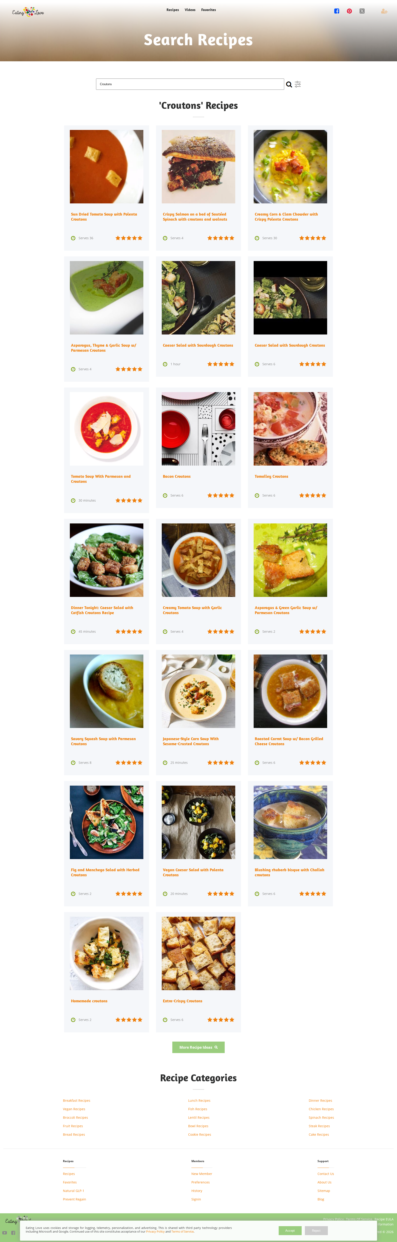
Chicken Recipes (321, 1109)
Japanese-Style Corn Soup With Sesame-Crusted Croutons (191, 741)
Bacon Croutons (177, 476)
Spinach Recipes (321, 1117)
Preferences (200, 1182)
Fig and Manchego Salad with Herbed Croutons (105, 872)
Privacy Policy (333, 1219)
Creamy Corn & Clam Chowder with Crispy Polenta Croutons (286, 216)
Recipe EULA (384, 1219)
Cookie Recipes (199, 1134)
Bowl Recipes (198, 1126)
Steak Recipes (319, 1126)
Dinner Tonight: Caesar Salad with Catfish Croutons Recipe (102, 610)
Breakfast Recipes (76, 1100)
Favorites (208, 10)
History (196, 1191)
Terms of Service (182, 1231)
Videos (190, 10)
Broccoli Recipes (75, 1117)
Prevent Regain (74, 1199)
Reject (316, 1230)
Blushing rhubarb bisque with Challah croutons (289, 872)
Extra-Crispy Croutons (182, 1000)
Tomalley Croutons (271, 476)
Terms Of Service (359, 1219)
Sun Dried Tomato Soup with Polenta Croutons (104, 216)
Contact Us (326, 1174)
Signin (196, 1199)
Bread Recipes (74, 1134)
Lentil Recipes (199, 1117)
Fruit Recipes (73, 1126)
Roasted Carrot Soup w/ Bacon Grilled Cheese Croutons (289, 741)
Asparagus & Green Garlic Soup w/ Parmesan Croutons (286, 610)
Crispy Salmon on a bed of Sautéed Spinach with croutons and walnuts (195, 216)
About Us (325, 1182)
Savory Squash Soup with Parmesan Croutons (103, 741)
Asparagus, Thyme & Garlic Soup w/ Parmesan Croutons (103, 348)
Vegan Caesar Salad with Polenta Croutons (193, 872)
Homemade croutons (89, 1000)
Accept (290, 1230)
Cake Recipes (319, 1134)
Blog (321, 1199)
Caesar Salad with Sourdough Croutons (198, 345)
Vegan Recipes (74, 1109)
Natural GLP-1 (73, 1191)
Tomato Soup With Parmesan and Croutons (101, 479)
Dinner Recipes (320, 1100)
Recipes (69, 1174)
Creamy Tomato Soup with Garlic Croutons (192, 610)
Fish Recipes (197, 1109)
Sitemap (324, 1191)
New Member (201, 1174)
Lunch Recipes (199, 1100)
